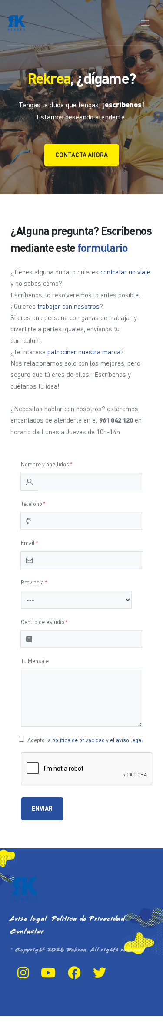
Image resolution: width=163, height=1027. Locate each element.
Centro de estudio (44, 621)
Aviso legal (28, 919)
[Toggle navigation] (145, 23)
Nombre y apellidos (46, 464)
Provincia (34, 582)
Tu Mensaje (35, 660)
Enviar (42, 808)
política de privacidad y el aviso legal (97, 739)
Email (29, 542)
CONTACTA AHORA (81, 155)
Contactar (27, 931)
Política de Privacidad (88, 919)
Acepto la (85, 739)
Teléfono (33, 503)
